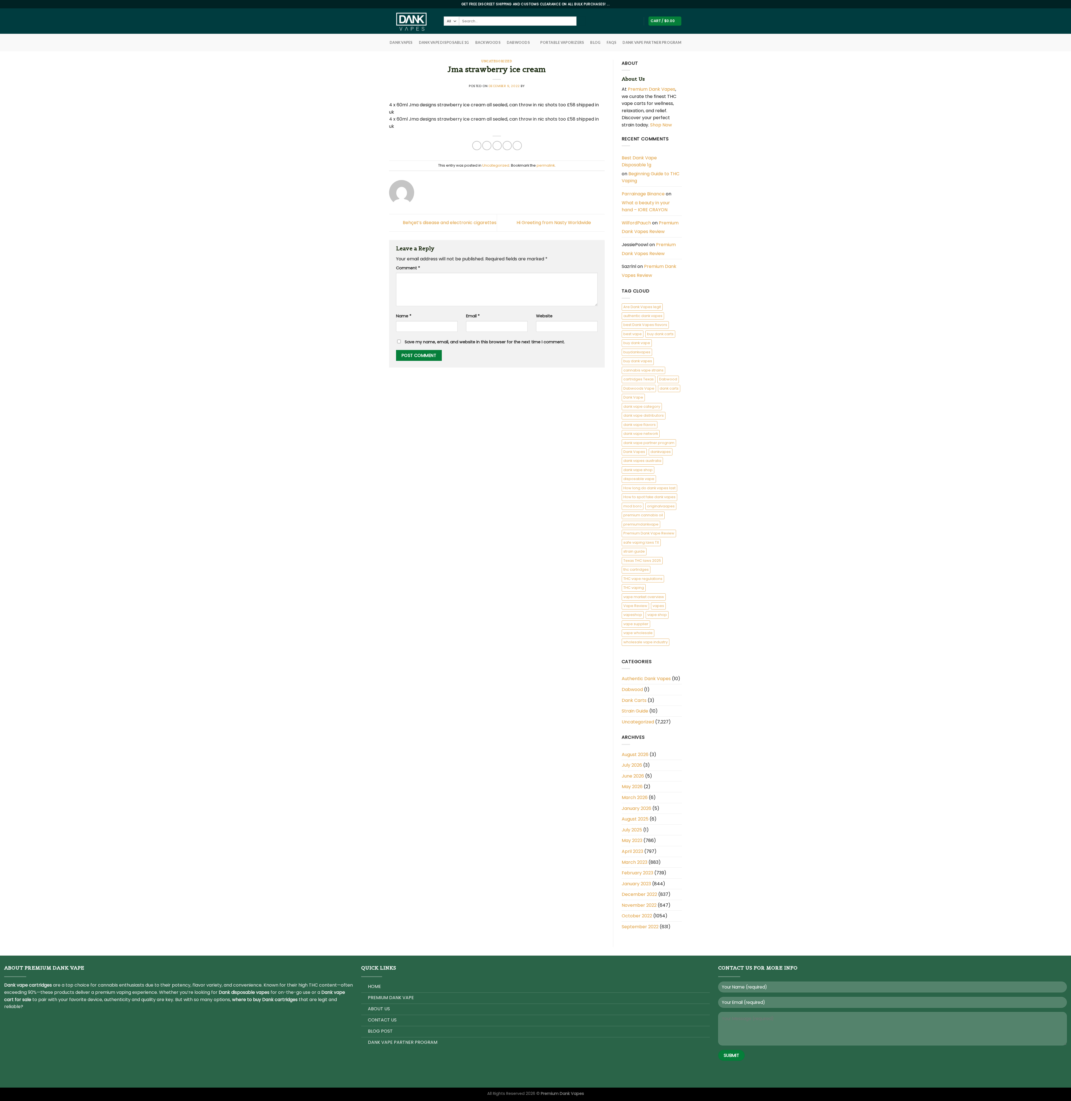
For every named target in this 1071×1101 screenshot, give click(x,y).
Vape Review (635, 605)
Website (544, 316)
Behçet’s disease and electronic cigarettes (449, 222)
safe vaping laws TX (641, 542)
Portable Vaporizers (562, 42)
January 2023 (636, 884)
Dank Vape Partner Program (652, 42)
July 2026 (632, 765)
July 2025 (632, 830)
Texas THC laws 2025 (642, 560)
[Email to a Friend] (497, 145)
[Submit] (581, 21)
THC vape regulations (642, 578)
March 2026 (635, 797)
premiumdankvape (640, 524)
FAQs (611, 42)
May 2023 (632, 840)
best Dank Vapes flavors (645, 324)
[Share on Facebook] (476, 145)
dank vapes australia (642, 460)
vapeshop (632, 614)
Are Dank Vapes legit (642, 306)
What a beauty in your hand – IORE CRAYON (646, 206)
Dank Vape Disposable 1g (444, 42)
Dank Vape (633, 397)
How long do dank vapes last (649, 488)
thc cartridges (636, 569)
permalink (546, 165)
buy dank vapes (637, 361)
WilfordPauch (636, 223)
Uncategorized (496, 61)
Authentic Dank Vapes (646, 678)
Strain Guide (635, 711)
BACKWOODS (488, 42)
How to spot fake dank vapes (649, 497)
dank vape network (640, 433)
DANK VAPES (401, 42)
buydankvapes (636, 352)
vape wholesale (638, 632)
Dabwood (668, 379)
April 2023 (632, 851)
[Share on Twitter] (486, 145)
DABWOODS (518, 42)
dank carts (669, 388)
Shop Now (661, 125)
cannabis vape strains (643, 370)
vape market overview (643, 596)
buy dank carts (660, 334)
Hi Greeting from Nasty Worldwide (554, 222)
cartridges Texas (638, 379)
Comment (408, 268)
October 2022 (637, 916)
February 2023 (637, 873)
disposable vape (638, 478)
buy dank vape (636, 342)
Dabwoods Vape (638, 388)
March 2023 (634, 862)
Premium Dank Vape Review (648, 533)
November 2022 (639, 905)
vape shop (657, 614)
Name (403, 316)
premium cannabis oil (643, 515)
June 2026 (633, 776)
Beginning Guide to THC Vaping (650, 177)
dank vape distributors (643, 415)
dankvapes (660, 451)
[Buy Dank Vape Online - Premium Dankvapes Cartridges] (412, 21)
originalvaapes (661, 506)
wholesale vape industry (645, 642)
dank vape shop (638, 469)
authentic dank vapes (642, 315)
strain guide (634, 551)
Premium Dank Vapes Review (650, 227)
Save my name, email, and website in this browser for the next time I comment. (485, 342)
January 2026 (636, 808)
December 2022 (639, 894)
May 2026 (632, 786)
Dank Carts (634, 700)
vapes (658, 605)
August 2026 (635, 754)
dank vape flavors (639, 424)
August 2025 (635, 819)
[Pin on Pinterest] (507, 145)
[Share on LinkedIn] (517, 145)
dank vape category (641, 406)
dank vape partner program (648, 442)
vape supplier (635, 624)
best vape (632, 334)
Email (473, 316)
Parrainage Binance (643, 194)
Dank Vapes (634, 451)
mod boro (632, 506)
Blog (595, 42)
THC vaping (633, 587)
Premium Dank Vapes (651, 89)
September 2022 (640, 927)
